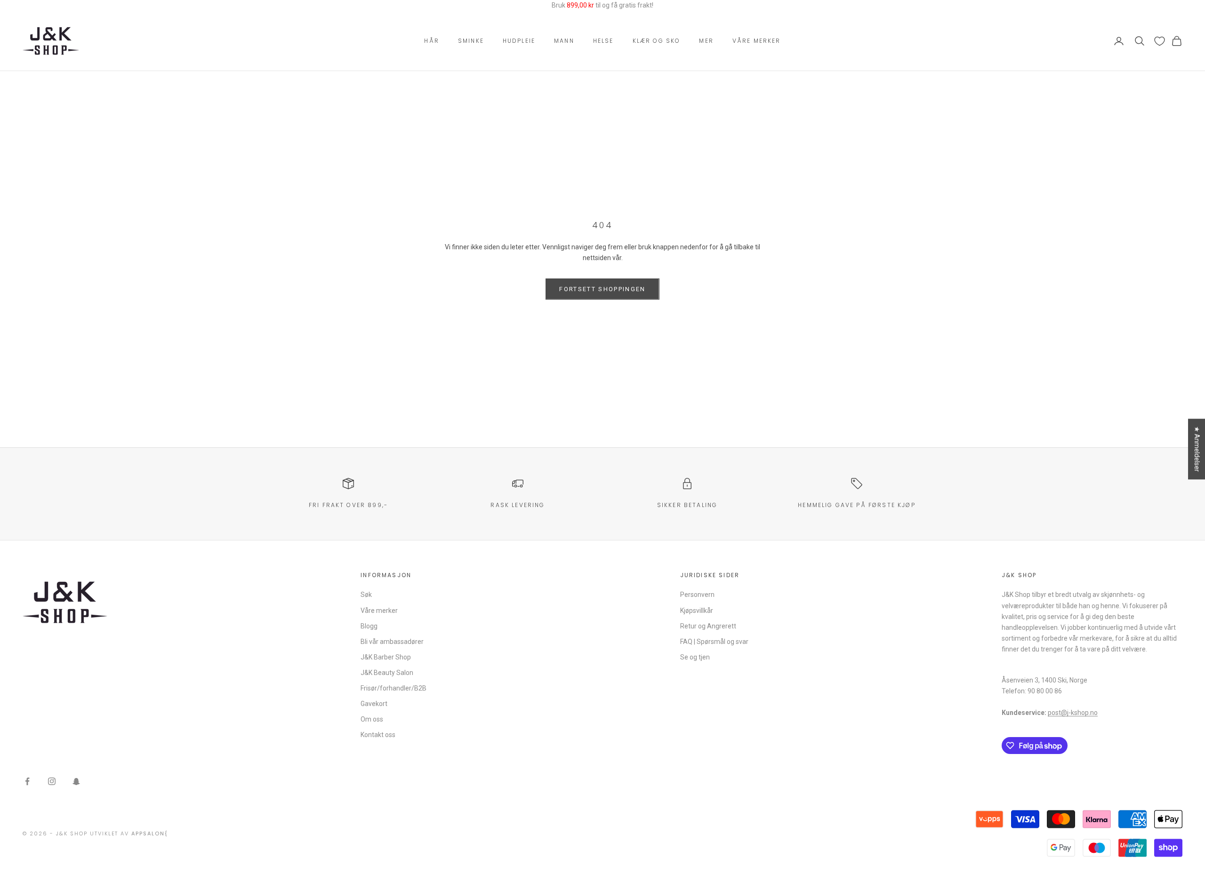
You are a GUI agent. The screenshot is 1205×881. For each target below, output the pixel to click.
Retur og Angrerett (708, 626)
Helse (603, 41)
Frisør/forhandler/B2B (393, 688)
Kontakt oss (378, 734)
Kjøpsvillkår (696, 610)
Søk (366, 594)
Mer (706, 41)
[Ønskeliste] (1160, 41)
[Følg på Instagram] (51, 781)
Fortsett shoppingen (602, 289)
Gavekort (374, 703)
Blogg (369, 626)
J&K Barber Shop (386, 657)
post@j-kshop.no (1073, 712)
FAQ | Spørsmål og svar (714, 641)
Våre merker (756, 41)
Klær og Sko (657, 41)
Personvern (697, 594)
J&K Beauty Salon (387, 672)
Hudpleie (519, 41)
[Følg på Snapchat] (76, 781)
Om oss (372, 719)
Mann (564, 41)
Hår (431, 41)
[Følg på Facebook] (27, 781)
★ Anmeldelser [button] (1197, 449)
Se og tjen (695, 657)
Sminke (471, 41)
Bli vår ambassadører (392, 641)
